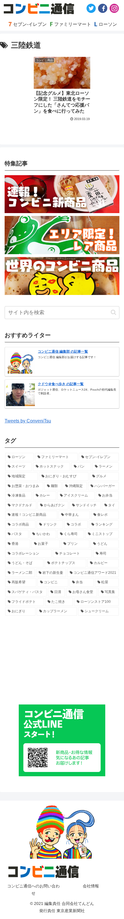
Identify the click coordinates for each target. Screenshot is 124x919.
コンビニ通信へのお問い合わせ (33, 889)
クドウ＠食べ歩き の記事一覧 (61, 384)
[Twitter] (91, 8)
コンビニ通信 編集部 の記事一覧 (63, 351)
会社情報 (91, 886)
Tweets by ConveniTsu (28, 420)
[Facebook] (102, 8)
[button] (113, 312)
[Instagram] (114, 8)
